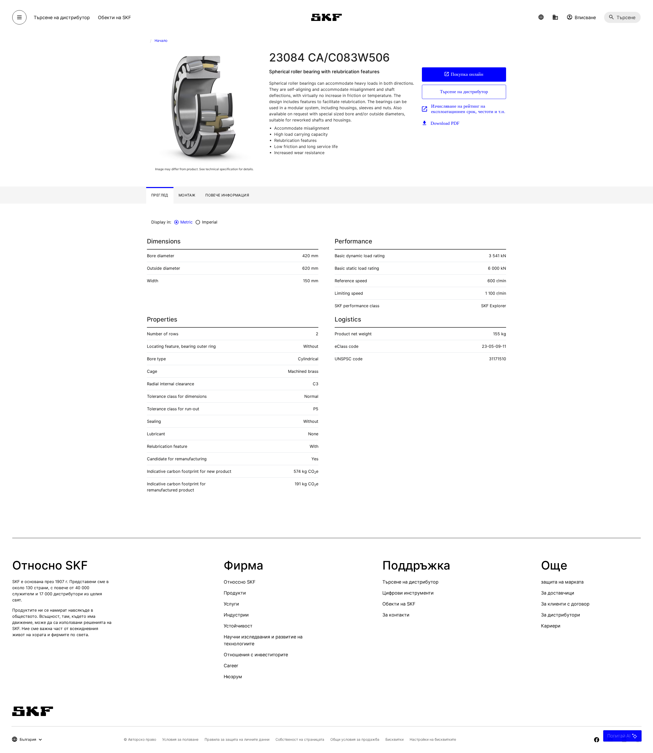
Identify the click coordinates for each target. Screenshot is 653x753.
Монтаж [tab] (187, 195)
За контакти (395, 615)
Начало (161, 40)
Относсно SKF (240, 582)
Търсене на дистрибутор (464, 91)
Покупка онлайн (467, 74)
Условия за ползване (180, 739)
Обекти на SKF (399, 604)
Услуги (231, 604)
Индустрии (236, 615)
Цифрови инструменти (408, 593)
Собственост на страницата (299, 739)
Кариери (550, 625)
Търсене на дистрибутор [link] (62, 17)
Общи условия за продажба (354, 739)
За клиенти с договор (565, 604)
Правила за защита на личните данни (237, 739)
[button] (541, 17)
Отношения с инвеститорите (256, 654)
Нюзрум (233, 676)
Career (231, 665)
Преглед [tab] (159, 195)
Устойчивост (238, 625)
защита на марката (562, 582)
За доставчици (557, 593)
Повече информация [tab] (227, 195)
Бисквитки (394, 739)
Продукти (235, 593)
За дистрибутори (560, 615)
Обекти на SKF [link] (114, 17)
